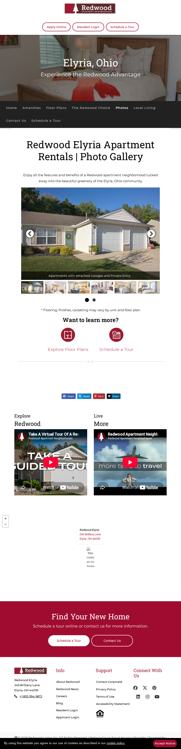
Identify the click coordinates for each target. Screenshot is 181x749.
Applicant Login (67, 717)
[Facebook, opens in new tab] (135, 687)
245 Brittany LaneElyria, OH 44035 (90, 536)
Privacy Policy (106, 689)
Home (11, 108)
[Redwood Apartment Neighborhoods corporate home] (30, 671)
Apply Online (59, 27)
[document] (90, 557)
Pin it (100, 396)
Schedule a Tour (122, 27)
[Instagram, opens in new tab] (147, 696)
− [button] (5, 524)
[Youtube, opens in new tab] (157, 696)
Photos (122, 108)
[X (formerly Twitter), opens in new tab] (144, 687)
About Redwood (68, 681)
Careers (61, 696)
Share (70, 396)
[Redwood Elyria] (90, 557)
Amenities (31, 108)
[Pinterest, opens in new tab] (154, 687)
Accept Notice (165, 743)
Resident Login (90, 27)
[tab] (32, 287)
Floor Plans (56, 108)
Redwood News (67, 689)
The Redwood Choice (91, 108)
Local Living (145, 108)
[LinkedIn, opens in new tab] (138, 696)
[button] (90, 233)
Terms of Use (105, 696)
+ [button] (5, 518)
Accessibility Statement (113, 704)
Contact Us (16, 121)
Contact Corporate (109, 681)
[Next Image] (151, 233)
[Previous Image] (30, 233)
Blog (59, 703)
